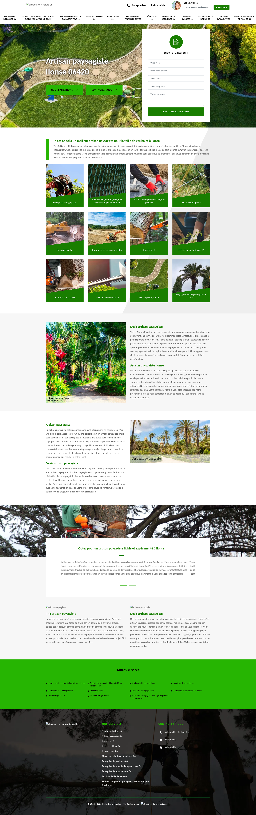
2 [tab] (132, 585)
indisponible (139, 5)
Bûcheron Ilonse (96, 691)
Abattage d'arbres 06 (187, 17)
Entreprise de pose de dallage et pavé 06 (70, 17)
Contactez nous (102, 90)
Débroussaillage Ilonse (99, 696)
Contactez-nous (131, 804)
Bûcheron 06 (151, 17)
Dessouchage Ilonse (56, 696)
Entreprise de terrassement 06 (133, 17)
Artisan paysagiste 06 (223, 17)
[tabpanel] (121, 563)
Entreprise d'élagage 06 (9, 17)
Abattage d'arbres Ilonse (183, 683)
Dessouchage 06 (112, 17)
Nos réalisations (62, 90)
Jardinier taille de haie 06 (205, 17)
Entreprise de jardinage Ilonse (60, 691)
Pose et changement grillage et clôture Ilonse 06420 (106, 684)
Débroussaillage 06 (94, 17)
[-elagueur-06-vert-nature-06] (39, 5)
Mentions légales (112, 804)
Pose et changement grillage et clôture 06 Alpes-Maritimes (38, 17)
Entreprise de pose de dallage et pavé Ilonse (66, 683)
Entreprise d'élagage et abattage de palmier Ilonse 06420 (150, 697)
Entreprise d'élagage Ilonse (143, 691)
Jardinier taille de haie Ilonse (143, 683)
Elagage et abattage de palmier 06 (244, 17)
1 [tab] (123, 585)
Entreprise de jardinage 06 (168, 17)
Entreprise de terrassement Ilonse (187, 691)
